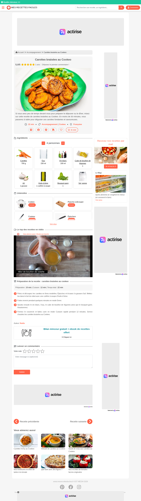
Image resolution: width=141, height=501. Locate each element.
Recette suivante (78, 421)
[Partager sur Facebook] (38, 130)
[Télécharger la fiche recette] (54, 130)
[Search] (121, 7)
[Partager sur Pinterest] (46, 130)
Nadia (22, 323)
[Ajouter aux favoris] (61, 130)
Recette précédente (29, 421)
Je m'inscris (110, 166)
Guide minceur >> (11, 2)
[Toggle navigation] (3, 7)
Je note (73, 130)
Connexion (133, 7)
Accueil (21, 52)
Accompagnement (34, 52)
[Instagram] (79, 488)
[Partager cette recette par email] (31, 130)
